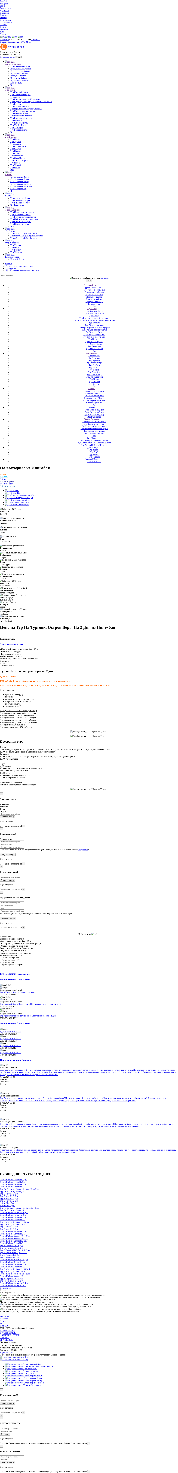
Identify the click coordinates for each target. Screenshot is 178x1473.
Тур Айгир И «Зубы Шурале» (23, 238)
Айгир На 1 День (7, 1203)
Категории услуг (7, 57)
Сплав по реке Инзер (19, 181)
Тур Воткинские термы (20, 221)
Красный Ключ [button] (12, 257)
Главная (8, 264)
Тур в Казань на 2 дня (20, 198)
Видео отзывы (8, 973)
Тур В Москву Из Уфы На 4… (13, 1224)
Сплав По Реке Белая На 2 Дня (13, 1184)
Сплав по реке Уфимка (20, 184)
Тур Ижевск (15, 151)
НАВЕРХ (4, 1326)
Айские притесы (7, 486)
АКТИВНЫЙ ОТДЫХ (10, 1335)
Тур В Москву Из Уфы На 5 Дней (15, 1269)
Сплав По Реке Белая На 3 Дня (13, 1180)
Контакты (35, 39)
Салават (3, 25)
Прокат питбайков (18, 78)
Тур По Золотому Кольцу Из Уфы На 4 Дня (19, 1189)
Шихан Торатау (7, 481)
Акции (3, 1321)
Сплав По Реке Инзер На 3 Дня (14, 1212)
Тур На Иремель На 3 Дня (11, 1245)
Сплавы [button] (8, 174)
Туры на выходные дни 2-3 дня (19, 266)
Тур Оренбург (16, 156)
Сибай (3, 27)
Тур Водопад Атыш (19, 113)
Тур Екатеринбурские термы (23, 217)
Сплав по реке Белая (19, 179)
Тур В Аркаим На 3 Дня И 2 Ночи (15, 1250)
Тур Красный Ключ (19, 92)
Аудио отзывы (8, 979)
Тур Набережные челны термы (24, 219)
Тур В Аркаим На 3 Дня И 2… (13, 1252)
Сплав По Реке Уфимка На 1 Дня (15, 1236)
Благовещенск (6, 8)
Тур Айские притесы (19, 106)
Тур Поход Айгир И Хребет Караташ (26, 236)
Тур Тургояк (15, 141)
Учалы (3, 34)
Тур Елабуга (15, 104)
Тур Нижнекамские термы (22, 212)
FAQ (2, 1323)
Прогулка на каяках (19, 73)
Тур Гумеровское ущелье (21, 118)
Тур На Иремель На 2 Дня (11, 1278)
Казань (3, 474)
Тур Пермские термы (19, 224)
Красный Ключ (17, 259)
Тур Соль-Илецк (17, 158)
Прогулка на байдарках (20, 69)
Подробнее (83, 850)
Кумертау (4, 15)
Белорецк (4, 3)
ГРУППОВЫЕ (6, 1340)
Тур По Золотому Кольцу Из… (13, 1191)
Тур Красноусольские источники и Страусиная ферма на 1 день (28, 1016)
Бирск (2, 6)
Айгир (3, 479)
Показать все (5, 1288)
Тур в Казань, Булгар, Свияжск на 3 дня (17, 992)
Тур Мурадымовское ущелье (23, 111)
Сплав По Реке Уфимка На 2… (14, 1276)
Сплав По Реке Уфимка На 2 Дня (15, 1274)
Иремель (4, 477)
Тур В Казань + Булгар (20, 203)
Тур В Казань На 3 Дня (10, 1255)
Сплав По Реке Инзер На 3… (13, 1215)
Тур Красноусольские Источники (25, 99)
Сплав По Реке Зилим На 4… (13, 1262)
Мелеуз (3, 17)
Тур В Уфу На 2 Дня (9, 1198)
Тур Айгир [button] (10, 231)
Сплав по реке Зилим (19, 177)
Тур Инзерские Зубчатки (21, 116)
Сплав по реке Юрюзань (21, 186)
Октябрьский (6, 22)
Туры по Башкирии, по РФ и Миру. (15, 42)
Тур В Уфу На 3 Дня (9, 1194)
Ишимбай (4, 13)
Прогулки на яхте (18, 76)
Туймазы (4, 29)
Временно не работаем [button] (10, 52)
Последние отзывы (10, 1060)
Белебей (3, 1)
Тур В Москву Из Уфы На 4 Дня (14, 1222)
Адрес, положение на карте (12, 644)
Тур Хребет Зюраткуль (20, 94)
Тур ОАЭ (14, 247)
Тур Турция (15, 245)
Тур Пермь (15, 163)
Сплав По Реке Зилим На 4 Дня (14, 1260)
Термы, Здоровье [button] (12, 210)
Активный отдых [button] (13, 64)
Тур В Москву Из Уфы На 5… (13, 1271)
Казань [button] (8, 196)
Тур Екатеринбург (18, 146)
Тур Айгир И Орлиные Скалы (23, 233)
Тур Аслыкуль (16, 127)
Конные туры (16, 83)
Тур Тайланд (16, 252)
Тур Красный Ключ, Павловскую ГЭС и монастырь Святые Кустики (30, 1004)
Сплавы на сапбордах (20, 71)
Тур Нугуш (15, 167)
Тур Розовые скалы (18, 130)
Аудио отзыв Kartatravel (10, 1031)
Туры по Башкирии (19, 160)
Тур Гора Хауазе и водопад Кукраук (26, 109)
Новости (4, 1319)
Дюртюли (4, 10)
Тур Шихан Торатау (19, 123)
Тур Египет (15, 250)
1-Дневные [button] (10, 90)
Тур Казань (15, 153)
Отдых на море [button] (12, 243)
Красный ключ (6, 484)
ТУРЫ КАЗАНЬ (7, 1330)
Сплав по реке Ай (18, 189)
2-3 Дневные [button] (11, 137)
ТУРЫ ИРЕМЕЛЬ (8, 1333)
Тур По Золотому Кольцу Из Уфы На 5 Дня (19, 1208)
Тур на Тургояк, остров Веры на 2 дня (22, 271)
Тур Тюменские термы (20, 214)
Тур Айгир (15, 97)
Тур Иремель (16, 120)
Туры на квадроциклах (20, 66)
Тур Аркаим (15, 144)
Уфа (2, 32)
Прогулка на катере (19, 80)
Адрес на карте (6, 1352)
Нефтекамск (5, 20)
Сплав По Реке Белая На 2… (12, 1187)
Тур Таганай (16, 165)
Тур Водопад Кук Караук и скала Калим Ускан (31, 102)
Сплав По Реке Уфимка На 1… (14, 1238)
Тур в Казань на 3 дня (20, 200)
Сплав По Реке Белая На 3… (12, 1182)
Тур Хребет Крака (18, 125)
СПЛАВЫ (4, 1337)
